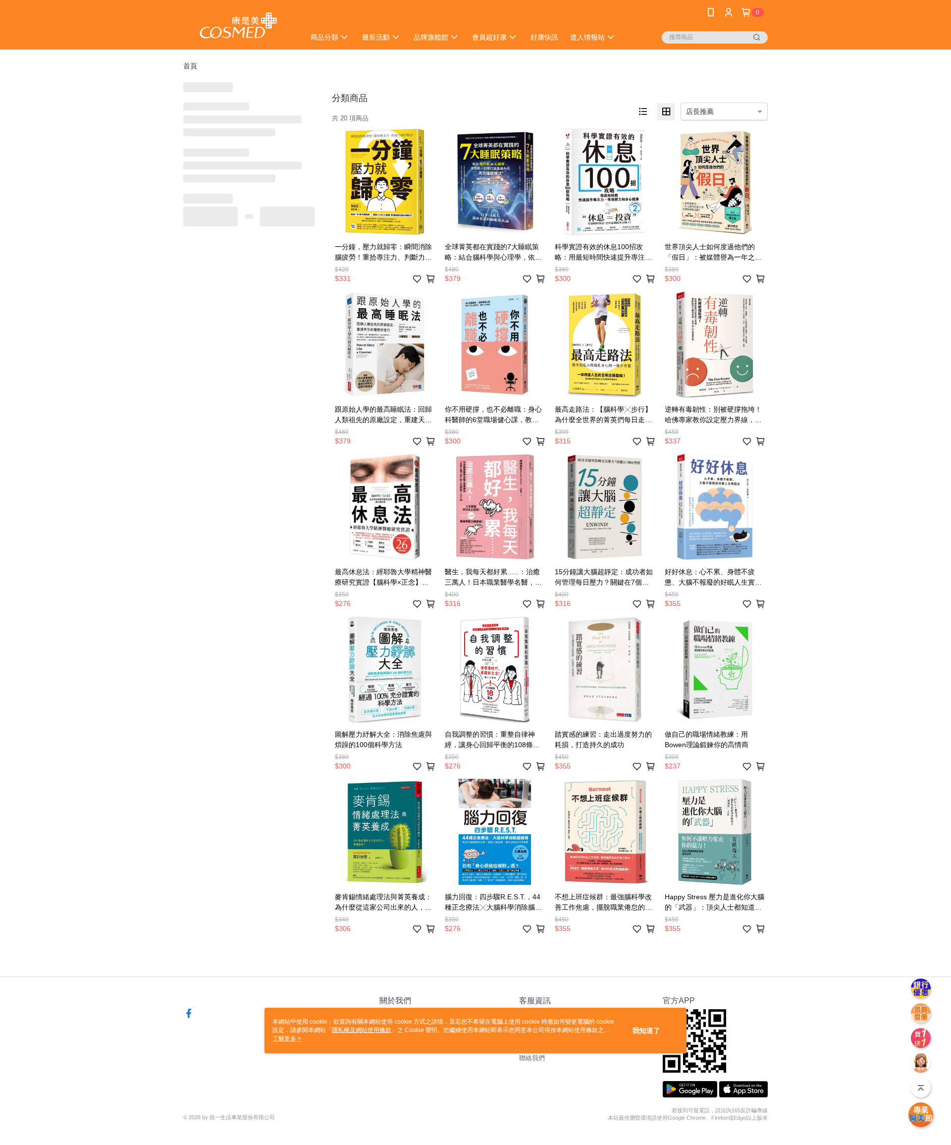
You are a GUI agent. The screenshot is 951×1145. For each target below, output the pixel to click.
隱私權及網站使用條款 (361, 1030)
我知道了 (646, 1031)
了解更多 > (286, 1038)
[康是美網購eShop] (238, 26)
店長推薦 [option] (700, 111)
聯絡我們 (532, 1058)
